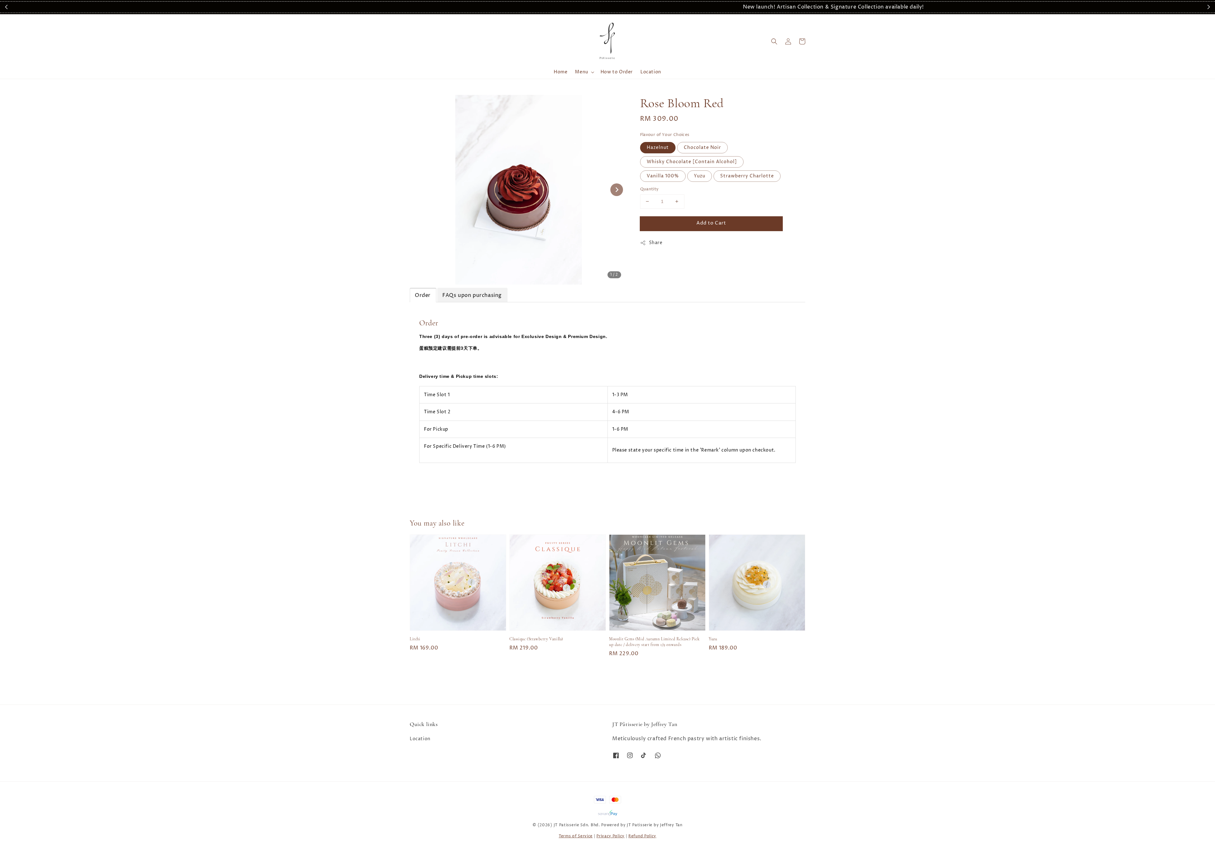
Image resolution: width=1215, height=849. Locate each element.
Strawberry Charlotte (747, 176)
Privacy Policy (610, 836)
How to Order (617, 72)
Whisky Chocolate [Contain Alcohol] (692, 162)
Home (560, 72)
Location (650, 72)
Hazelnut (658, 148)
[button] (774, 41)
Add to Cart (711, 223)
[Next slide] (616, 189)
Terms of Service (576, 836)
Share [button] (656, 243)
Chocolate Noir (702, 148)
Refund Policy (642, 836)
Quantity (649, 189)
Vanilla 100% (663, 176)
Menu (581, 72)
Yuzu (699, 176)
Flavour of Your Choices (664, 135)
